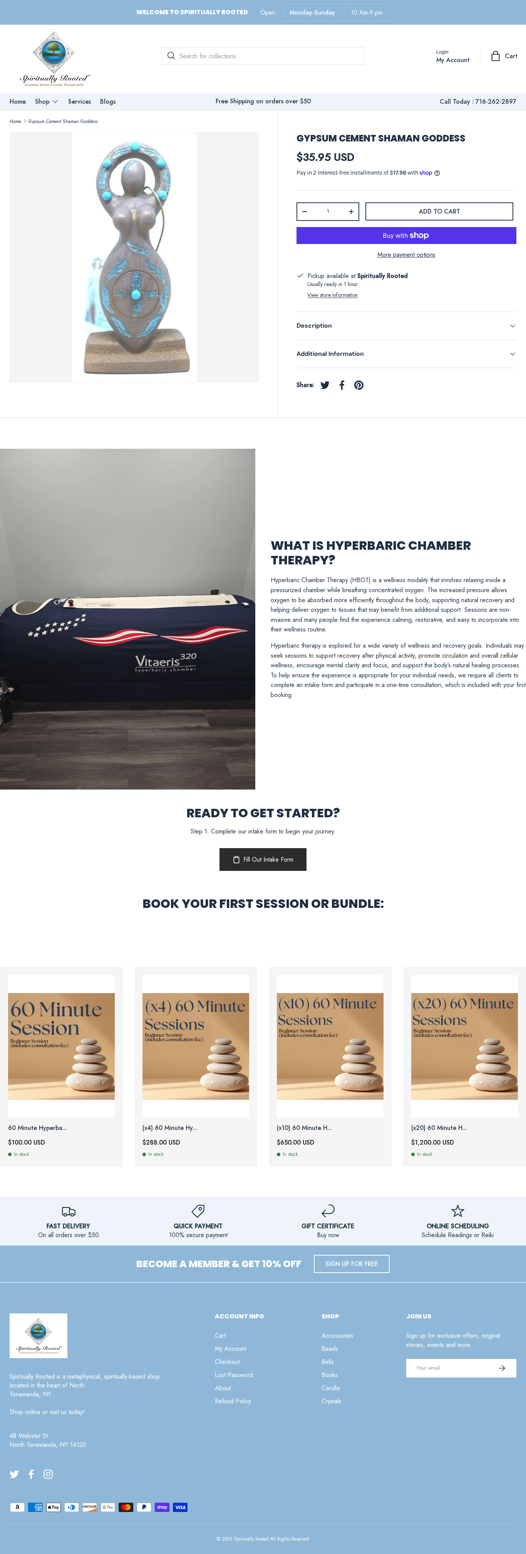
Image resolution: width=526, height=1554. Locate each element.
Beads (330, 1348)
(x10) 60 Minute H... (304, 1127)
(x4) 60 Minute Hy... (169, 1127)
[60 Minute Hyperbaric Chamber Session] (61, 1046)
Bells (328, 1361)
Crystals (332, 1401)
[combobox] (263, 56)
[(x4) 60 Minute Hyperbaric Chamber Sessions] (195, 1046)
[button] (504, 56)
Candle (331, 1388)
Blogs (108, 101)
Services (79, 101)
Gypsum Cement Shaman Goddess (63, 121)
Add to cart (439, 211)
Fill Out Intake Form (268, 859)
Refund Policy (233, 1401)
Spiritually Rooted (251, 1538)
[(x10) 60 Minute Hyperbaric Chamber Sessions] (330, 1046)
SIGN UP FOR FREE (351, 1263)
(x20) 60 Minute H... (439, 1127)
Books (330, 1374)
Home (18, 101)
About (223, 1388)
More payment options (406, 254)
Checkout (227, 1361)
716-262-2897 (496, 101)
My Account (230, 1348)
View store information (332, 295)
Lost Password (234, 1374)
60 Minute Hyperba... (37, 1127)
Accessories (337, 1335)
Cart (220, 1335)
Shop (42, 101)
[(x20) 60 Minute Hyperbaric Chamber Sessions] (464, 1046)
